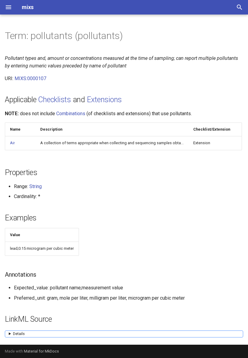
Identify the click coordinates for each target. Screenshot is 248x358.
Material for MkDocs (41, 351)
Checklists (54, 99)
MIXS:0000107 (30, 78)
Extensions (104, 99)
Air (12, 143)
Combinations (70, 113)
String (35, 186)
